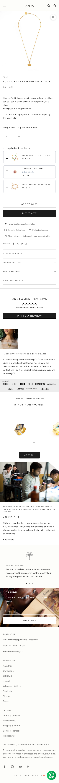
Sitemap (7, 696)
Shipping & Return (11, 725)
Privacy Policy (9, 720)
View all (29, 455)
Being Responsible (12, 730)
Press (5, 701)
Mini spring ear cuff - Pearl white (37, 156)
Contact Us (8, 671)
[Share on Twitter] (17, 243)
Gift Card (7, 676)
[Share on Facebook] (13, 243)
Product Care (9, 735)
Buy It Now (29, 213)
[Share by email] (26, 243)
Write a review (29, 315)
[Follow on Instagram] (12, 766)
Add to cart (29, 204)
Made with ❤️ (37, 775)
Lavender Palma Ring (32, 168)
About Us (7, 666)
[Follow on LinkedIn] (28, 766)
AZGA (5, 77)
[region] (29, 564)
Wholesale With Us (12, 686)
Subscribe (29, 620)
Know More (8, 539)
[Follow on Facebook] (4, 766)
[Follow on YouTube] (20, 766)
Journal (6, 681)
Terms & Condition (12, 715)
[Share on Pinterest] (22, 243)
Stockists (7, 691)
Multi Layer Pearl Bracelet (36, 185)
